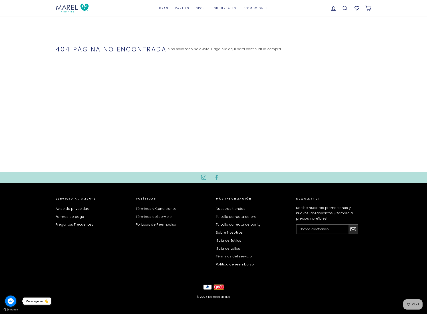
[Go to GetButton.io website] (11, 309)
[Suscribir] (353, 229)
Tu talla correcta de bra (236, 216)
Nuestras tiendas (230, 208)
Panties (182, 8)
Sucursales (225, 8)
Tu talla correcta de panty (238, 224)
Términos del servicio (154, 216)
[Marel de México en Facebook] (216, 177)
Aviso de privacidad (72, 208)
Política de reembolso (235, 264)
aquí (232, 49)
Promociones (255, 8)
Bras (164, 8)
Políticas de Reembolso (156, 224)
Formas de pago (70, 216)
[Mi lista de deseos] (356, 8)
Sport (201, 8)
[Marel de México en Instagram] (203, 177)
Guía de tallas (228, 248)
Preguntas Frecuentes (74, 224)
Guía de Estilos (228, 240)
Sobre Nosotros (229, 232)
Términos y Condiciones (156, 208)
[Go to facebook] (10, 301)
